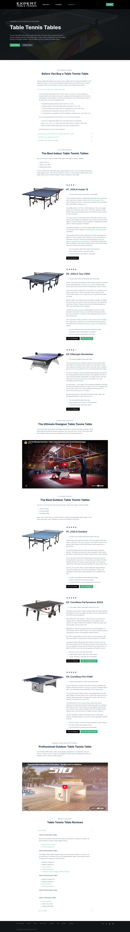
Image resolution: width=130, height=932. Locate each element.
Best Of (29, 923)
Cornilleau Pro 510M (89, 687)
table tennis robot (51, 123)
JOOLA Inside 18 (46, 884)
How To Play (43, 923)
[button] (50, 5)
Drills (35, 923)
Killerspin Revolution (74, 363)
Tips (58, 923)
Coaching (58, 4)
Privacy (64, 923)
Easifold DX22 (103, 323)
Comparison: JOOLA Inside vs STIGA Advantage (56, 871)
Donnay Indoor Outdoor (49, 844)
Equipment (71, 4)
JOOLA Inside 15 (96, 200)
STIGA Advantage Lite (48, 847)
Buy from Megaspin (73, 338)
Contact (71, 923)
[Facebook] (102, 923)
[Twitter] (106, 923)
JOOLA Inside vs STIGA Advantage (96, 229)
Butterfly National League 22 (88, 323)
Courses (110, 4)
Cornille (82, 628)
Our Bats (51, 923)
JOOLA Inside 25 (79, 310)
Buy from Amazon (72, 258)
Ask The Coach (20, 923)
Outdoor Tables (27, 45)
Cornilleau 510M (84, 703)
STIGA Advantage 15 (48, 869)
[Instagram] (109, 923)
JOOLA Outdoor (85, 542)
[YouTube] (113, 923)
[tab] (65, 89)
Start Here (46, 4)
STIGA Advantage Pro (48, 886)
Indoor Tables (15, 45)
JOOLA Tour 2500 (89, 284)
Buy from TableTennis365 (89, 661)
